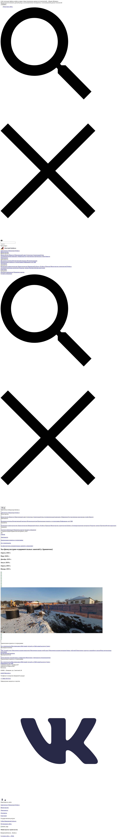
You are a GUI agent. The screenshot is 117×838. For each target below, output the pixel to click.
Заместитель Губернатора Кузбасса (10, 512)
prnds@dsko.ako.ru (6, 673)
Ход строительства (6, 543)
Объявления (21, 256)
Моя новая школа (16, 646)
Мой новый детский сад (27, 646)
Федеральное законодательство (9, 266)
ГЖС (2, 650)
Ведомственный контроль (19, 260)
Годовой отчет (8, 650)
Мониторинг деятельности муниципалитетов (38, 657)
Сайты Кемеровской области (8, 821)
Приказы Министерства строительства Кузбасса (58, 266)
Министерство (5, 255)
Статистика (29, 255)
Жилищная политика (6, 260)
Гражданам (4, 815)
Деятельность (4, 537)
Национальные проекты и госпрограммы (12, 262)
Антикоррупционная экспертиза (10, 268)
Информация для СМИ (29, 262)
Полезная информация (7, 272)
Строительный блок (38, 255)
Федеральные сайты (6, 824)
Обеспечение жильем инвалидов (21, 650)
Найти (2, 244)
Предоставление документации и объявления (13, 657)
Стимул (48, 646)
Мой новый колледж (40, 646)
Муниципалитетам (32, 260)
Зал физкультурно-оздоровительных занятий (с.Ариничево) (17, 546)
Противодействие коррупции (37, 268)
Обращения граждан (18, 272)
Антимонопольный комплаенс (9, 256)
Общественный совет (20, 255)
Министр (11, 255)
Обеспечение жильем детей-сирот (39, 650)
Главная (3, 534)
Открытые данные (24, 268)
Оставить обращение (6, 273)
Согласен (3, 4)
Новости (47, 256)
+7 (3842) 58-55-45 (6, 678)
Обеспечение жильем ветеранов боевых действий (62, 650)
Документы (4, 813)
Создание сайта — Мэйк (7, 836)
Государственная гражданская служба (35, 256)
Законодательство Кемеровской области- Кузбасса (31, 266)
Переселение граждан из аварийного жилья (88, 650)
